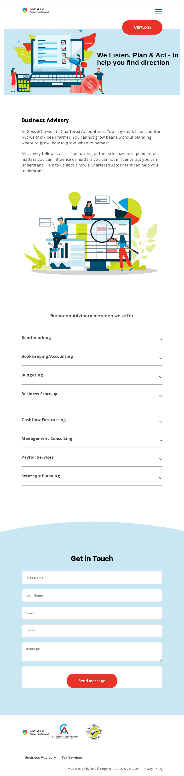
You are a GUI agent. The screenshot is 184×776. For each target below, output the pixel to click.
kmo (93, 769)
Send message (92, 681)
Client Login (142, 27)
